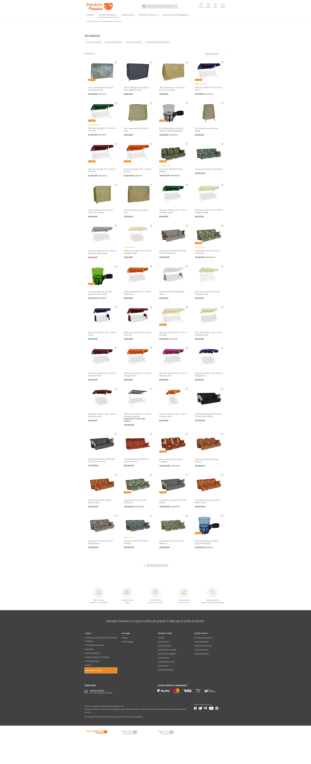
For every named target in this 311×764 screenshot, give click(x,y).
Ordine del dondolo (201, 642)
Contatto (161, 638)
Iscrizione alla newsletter (167, 650)
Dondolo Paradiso (93, 21)
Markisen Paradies (130, 732)
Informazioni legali (92, 661)
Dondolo (90, 15)
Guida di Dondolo (164, 646)
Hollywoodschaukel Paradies (97, 732)
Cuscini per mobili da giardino (175, 15)
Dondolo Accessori (107, 15)
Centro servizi (163, 666)
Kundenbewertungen (166, 670)
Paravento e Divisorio (148, 15)
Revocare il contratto (94, 670)
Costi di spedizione (92, 653)
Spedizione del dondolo (203, 646)
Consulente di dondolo (166, 662)
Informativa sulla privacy (94, 645)
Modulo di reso (163, 642)
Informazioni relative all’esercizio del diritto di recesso (101, 639)
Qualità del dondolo (201, 654)
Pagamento (89, 649)
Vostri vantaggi (127, 642)
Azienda (124, 638)
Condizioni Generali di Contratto (97, 657)
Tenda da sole (127, 15)
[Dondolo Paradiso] (100, 6)
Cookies (88, 665)
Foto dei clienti (163, 658)
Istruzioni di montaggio (167, 654)
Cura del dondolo (200, 650)
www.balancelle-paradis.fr (165, 732)
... (159, 565)
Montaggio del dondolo (203, 638)
